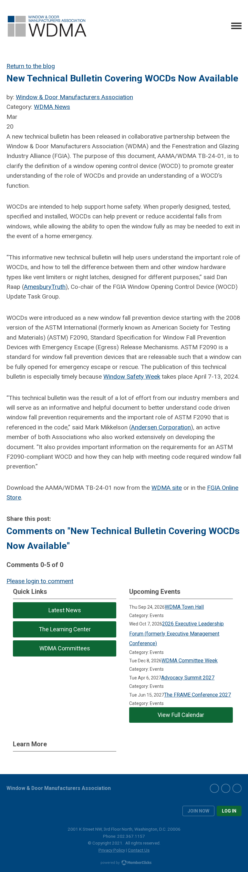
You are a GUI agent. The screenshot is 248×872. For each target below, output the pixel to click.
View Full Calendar (181, 714)
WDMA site (166, 487)
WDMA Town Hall (184, 607)
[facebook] (214, 788)
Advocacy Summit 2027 (187, 678)
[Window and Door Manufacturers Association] (46, 26)
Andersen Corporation (161, 427)
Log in (229, 811)
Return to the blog (30, 66)
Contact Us (139, 850)
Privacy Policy (111, 850)
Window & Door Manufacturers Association (74, 97)
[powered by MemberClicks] (124, 863)
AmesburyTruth (45, 286)
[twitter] (225, 788)
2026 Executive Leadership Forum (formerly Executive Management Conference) (176, 633)
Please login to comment (39, 581)
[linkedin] (237, 788)
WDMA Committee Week (189, 660)
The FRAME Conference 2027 (197, 695)
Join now (198, 811)
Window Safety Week (131, 376)
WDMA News (52, 106)
